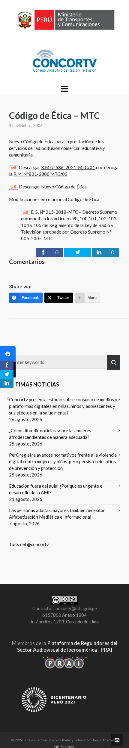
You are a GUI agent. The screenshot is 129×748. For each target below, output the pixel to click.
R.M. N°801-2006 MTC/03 (41, 174)
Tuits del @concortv (29, 544)
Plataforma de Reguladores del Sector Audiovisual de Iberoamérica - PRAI (67, 646)
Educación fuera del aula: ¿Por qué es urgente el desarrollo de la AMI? (56, 489)
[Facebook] (8, 354)
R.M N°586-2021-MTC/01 (68, 167)
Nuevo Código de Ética (64, 186)
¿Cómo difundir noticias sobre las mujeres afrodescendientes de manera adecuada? (50, 434)
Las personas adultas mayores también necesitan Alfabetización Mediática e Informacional (57, 513)
